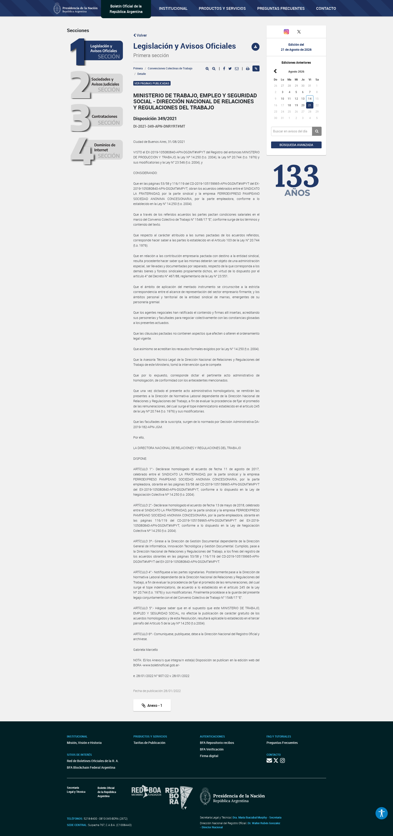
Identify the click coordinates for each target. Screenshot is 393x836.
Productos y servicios (222, 8)
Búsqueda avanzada (296, 145)
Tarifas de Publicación (149, 742)
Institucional (173, 8)
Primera (138, 68)
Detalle (141, 74)
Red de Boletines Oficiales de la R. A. (93, 761)
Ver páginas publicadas (151, 83)
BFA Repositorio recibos (217, 742)
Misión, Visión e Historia (84, 742)
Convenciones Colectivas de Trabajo (170, 68)
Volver (141, 35)
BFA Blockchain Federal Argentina (91, 767)
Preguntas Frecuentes (281, 8)
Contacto (326, 8)
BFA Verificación (212, 749)
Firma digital (209, 756)
